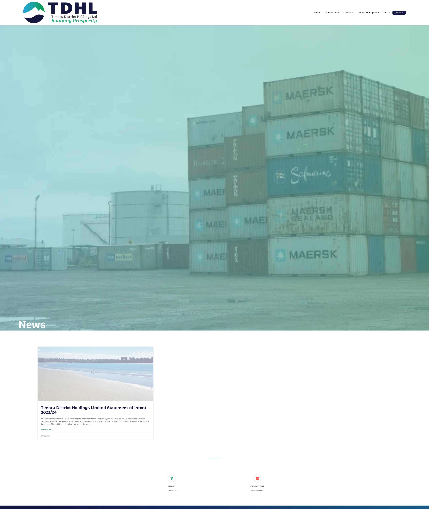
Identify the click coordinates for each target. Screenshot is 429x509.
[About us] (171, 478)
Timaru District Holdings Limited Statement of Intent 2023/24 (93, 410)
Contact (399, 12)
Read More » (46, 429)
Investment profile (369, 12)
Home (317, 12)
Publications (332, 12)
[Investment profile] (257, 478)
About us (349, 12)
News (387, 12)
